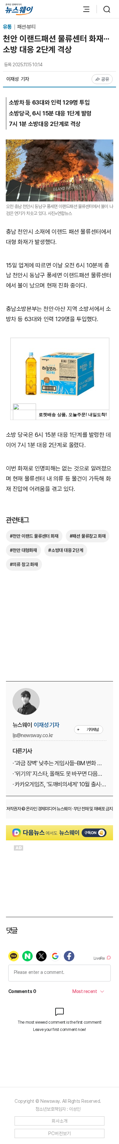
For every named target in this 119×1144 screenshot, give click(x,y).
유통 (8, 27)
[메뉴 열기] (83, 9)
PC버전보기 (59, 1133)
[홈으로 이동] (19, 9)
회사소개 (60, 1121)
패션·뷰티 (26, 27)
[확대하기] (59, 144)
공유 (105, 79)
